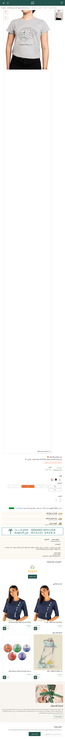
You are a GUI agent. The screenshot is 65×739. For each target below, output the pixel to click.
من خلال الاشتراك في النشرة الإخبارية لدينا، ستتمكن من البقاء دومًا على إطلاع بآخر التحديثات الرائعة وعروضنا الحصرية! (35, 729)
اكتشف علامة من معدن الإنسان (53, 462)
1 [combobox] (56, 500)
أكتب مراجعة (32, 576)
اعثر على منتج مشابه (42, 451)
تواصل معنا (58, 716)
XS (55, 486)
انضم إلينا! (58, 727)
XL (55, 489)
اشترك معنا (34, 734)
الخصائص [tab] (46, 539)
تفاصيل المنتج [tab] (55, 539)
